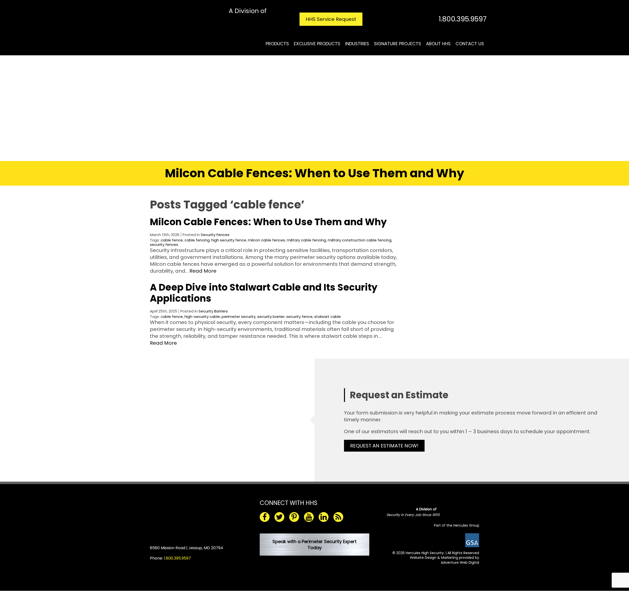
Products (277, 44)
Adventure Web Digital (460, 562)
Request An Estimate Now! (384, 445)
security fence (299, 316)
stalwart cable (327, 316)
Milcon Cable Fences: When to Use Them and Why (268, 221)
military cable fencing (306, 240)
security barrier (271, 316)
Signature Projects (397, 44)
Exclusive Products (317, 44)
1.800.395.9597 (462, 19)
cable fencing (197, 240)
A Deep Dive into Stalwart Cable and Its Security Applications (263, 293)
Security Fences (215, 234)
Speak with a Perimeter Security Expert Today (314, 544)
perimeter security (239, 316)
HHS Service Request (331, 19)
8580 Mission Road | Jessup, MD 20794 (186, 548)
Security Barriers (213, 311)
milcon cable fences (266, 240)
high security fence (228, 240)
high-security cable (202, 316)
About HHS (438, 44)
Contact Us (470, 44)
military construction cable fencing (359, 240)
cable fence (172, 240)
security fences (164, 244)
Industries (357, 44)
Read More (202, 270)
